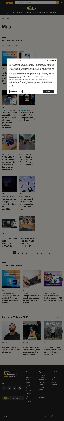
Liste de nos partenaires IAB (16, 86)
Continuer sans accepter (50, 60)
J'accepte (48, 91)
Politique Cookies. (17, 77)
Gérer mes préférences (16, 91)
